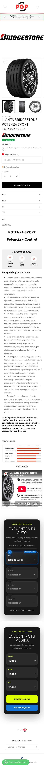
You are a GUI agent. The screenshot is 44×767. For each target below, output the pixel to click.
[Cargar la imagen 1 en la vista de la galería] (8, 107)
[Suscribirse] (36, 747)
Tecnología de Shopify (30, 762)
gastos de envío (19, 148)
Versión (11, 599)
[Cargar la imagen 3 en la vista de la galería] (35, 107)
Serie (10, 669)
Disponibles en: (11, 154)
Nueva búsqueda (22, 708)
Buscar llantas (22, 699)
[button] (5, 6)
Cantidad (5, 172)
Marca (10, 571)
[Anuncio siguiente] (39, 16)
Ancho (10, 656)
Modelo (11, 585)
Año (9, 555)
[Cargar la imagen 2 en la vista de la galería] (22, 107)
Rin (9, 682)
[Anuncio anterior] (4, 16)
